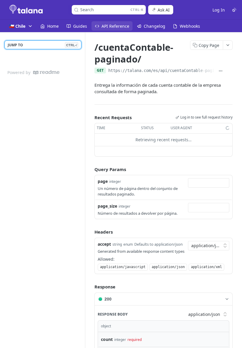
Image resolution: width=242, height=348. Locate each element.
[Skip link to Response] (90, 286)
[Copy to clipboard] (229, 71)
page (103, 181)
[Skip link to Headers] (90, 232)
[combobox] (208, 183)
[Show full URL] (221, 71)
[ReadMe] (46, 72)
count (107, 339)
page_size (107, 206)
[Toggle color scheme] (234, 9)
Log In (218, 10)
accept (104, 244)
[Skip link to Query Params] (90, 169)
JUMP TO (42, 44)
